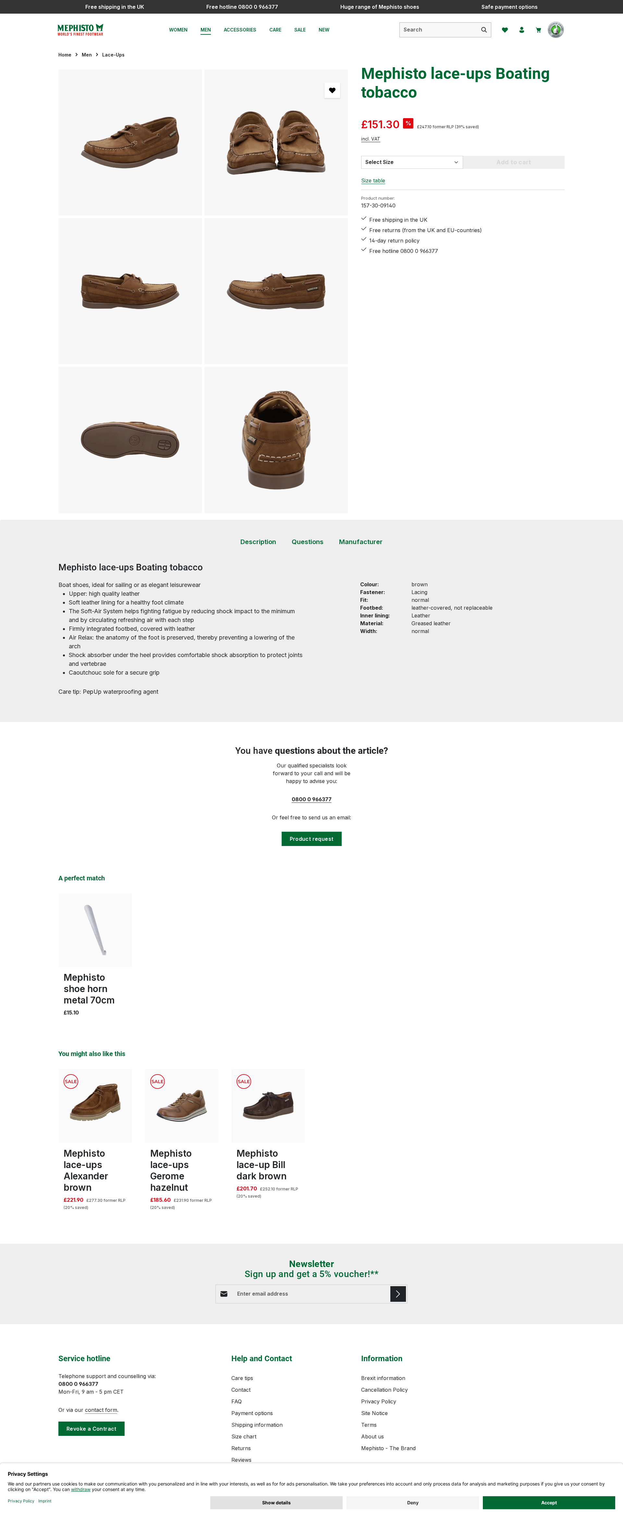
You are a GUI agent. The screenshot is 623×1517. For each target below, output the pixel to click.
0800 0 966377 (312, 799)
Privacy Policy (378, 1401)
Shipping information (257, 1425)
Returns (241, 1448)
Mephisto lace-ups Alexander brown (86, 1170)
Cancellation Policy (384, 1389)
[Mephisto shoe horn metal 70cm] (95, 930)
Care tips (242, 1378)
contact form (101, 1410)
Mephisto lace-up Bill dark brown (262, 1165)
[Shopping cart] (538, 30)
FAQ (236, 1401)
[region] (203, 291)
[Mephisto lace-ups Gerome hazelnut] (182, 1106)
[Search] (484, 29)
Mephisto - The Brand (388, 1448)
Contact (240, 1389)
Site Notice (374, 1413)
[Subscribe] (398, 1294)
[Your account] (522, 30)
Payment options (252, 1413)
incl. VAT (370, 138)
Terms (369, 1425)
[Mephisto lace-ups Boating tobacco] (130, 142)
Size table (373, 180)
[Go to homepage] (80, 29)
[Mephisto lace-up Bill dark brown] (268, 1106)
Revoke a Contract (91, 1428)
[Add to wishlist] (332, 90)
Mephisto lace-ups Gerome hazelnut (171, 1170)
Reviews (241, 1460)
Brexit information (383, 1378)
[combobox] (438, 29)
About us (372, 1436)
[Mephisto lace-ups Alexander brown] (95, 1106)
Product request (312, 839)
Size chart (243, 1436)
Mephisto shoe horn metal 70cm (89, 989)
